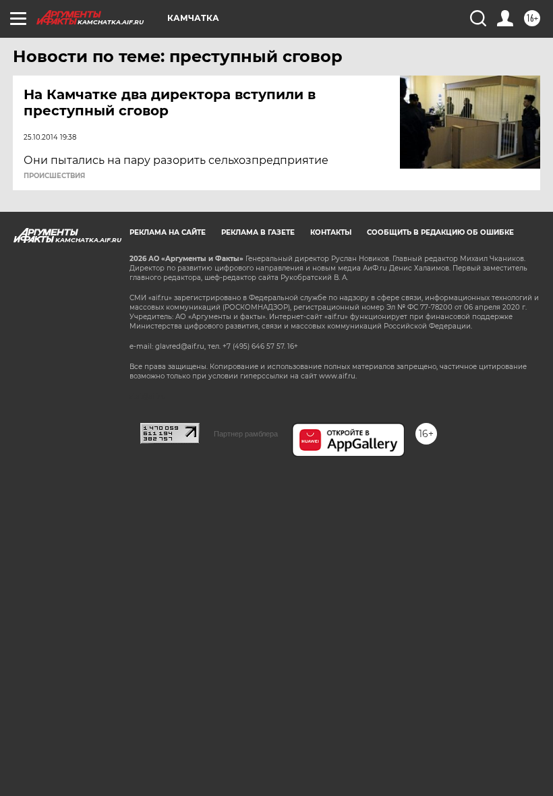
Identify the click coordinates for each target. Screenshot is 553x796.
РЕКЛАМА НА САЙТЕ (167, 232)
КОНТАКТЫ (330, 232)
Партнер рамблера (246, 434)
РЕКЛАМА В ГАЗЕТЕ (258, 232)
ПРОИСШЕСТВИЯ (54, 176)
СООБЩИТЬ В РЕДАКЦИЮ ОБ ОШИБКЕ (440, 232)
